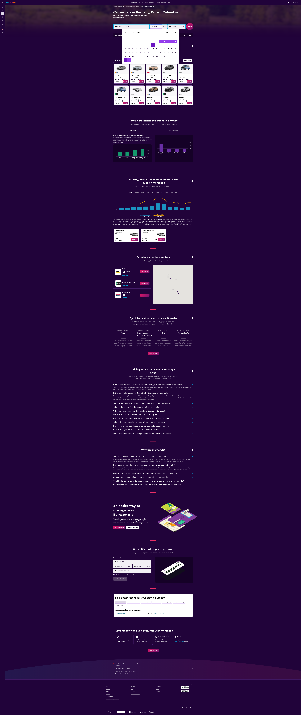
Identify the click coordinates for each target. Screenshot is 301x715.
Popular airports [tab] (146, 602)
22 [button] (148, 52)
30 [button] (125, 60)
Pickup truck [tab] (159, 192)
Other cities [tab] (157, 602)
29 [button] (148, 56)
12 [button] (136, 48)
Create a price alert (179, 641)
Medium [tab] (137, 192)
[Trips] (3, 24)
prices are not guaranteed (147, 663)
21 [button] (144, 52)
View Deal (125, 81)
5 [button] (136, 45)
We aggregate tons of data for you (125, 671)
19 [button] (136, 52)
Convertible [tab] (174, 192)
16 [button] (125, 52)
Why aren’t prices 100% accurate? (124, 674)
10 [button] (129, 48)
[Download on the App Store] (185, 691)
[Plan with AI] (3, 20)
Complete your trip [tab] (179, 602)
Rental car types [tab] (120, 602)
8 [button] (160, 45)
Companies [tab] (133, 130)
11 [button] (132, 48)
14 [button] (144, 48)
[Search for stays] (3, 10)
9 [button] (125, 48)
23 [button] (125, 56)
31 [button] (129, 60)
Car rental (115, 6)
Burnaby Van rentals (120, 613)
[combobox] (117, 22)
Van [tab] (152, 192)
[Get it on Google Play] (185, 687)
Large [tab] (142, 192)
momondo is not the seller (122, 668)
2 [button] (125, 45)
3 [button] (168, 41)
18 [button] (132, 52)
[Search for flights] (3, 7)
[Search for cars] (3, 13)
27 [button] (140, 56)
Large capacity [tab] (167, 602)
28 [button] (144, 56)
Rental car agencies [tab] (133, 602)
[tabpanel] (153, 150)
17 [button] (129, 52)
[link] (134, 239)
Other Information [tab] (173, 130)
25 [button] (133, 56)
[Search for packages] (3, 17)
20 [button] (140, 52)
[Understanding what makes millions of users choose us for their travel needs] (192, 450)
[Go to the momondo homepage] (11, 2)
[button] (2, 2)
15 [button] (148, 48)
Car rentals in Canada (124, 6)
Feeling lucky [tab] (119, 605)
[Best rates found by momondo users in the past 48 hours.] (192, 46)
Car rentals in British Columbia (136, 6)
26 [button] (136, 56)
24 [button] (129, 56)
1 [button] (160, 41)
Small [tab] (130, 192)
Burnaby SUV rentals (159, 613)
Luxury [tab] (166, 192)
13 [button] (140, 48)
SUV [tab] (148, 192)
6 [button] (140, 45)
